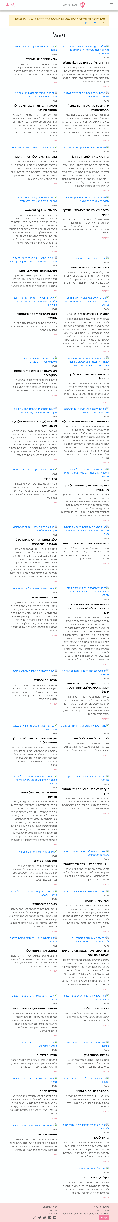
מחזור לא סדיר (100, 1137)
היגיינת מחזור (48, 1091)
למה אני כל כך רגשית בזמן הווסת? (88, 314)
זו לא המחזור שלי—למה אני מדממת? (86, 864)
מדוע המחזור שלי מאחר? (41, 59)
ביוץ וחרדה (50, 478)
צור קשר (53, 1213)
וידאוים (53, 1210)
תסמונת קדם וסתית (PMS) (92, 1091)
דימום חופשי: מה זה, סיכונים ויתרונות (86, 543)
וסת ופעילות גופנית (97, 900)
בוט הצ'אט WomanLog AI (41, 210)
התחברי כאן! (91, 22)
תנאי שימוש (103, 1210)
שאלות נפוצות (50, 1206)
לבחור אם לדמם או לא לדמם (91, 738)
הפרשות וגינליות (47, 1055)
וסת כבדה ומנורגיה (45, 861)
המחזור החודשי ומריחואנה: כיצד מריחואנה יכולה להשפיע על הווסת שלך (88, 608)
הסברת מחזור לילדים (96, 1008)
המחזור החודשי (47, 1134)
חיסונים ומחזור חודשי (44, 597)
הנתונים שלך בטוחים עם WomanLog (86, 62)
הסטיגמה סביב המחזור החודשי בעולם (85, 421)
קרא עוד (105, 86)
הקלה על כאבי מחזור (96, 1177)
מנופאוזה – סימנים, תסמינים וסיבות (35, 1008)
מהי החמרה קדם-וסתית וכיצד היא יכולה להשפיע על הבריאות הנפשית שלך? (87, 688)
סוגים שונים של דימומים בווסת (90, 267)
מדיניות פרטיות (101, 1206)
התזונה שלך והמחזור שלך (41, 950)
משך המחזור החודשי (44, 904)
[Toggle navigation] (111, 5)
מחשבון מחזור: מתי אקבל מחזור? (36, 270)
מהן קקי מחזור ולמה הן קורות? (90, 156)
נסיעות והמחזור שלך (96, 1055)
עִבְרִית (104, 1217)
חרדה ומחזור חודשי (45, 680)
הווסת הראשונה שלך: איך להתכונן (36, 156)
